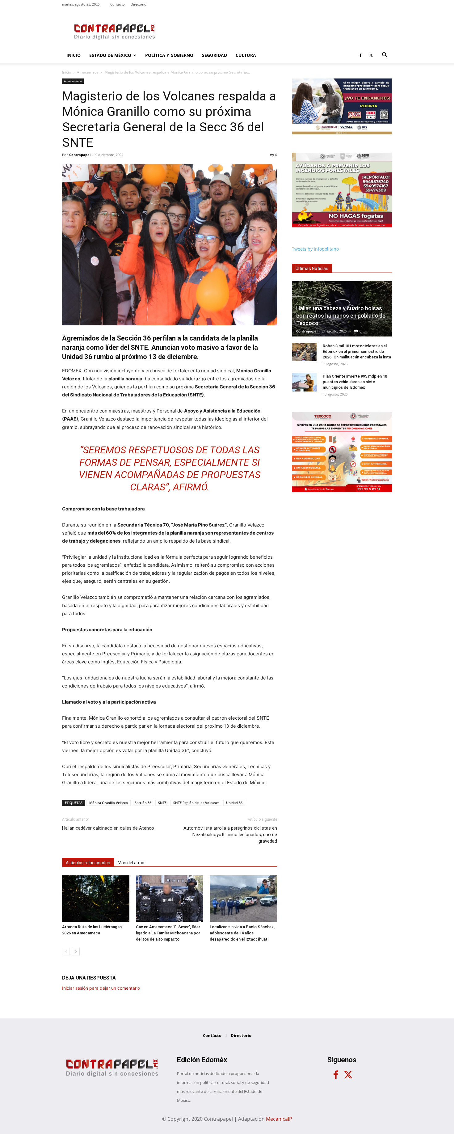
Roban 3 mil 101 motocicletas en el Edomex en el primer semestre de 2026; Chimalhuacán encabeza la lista (357, 351)
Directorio (138, 4)
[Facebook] (360, 55)
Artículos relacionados (88, 862)
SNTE (162, 802)
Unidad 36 (234, 802)
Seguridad (214, 55)
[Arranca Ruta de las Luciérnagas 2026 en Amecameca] (95, 898)
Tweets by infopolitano (315, 249)
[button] (384, 56)
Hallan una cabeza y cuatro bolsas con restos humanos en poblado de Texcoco (340, 315)
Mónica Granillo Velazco (108, 802)
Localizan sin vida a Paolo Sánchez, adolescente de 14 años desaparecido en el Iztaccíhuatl (242, 933)
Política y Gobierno (169, 55)
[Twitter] (371, 55)
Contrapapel (79, 154)
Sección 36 (143, 802)
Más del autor (131, 862)
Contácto (117, 4)
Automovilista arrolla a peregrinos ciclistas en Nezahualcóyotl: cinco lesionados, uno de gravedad (230, 834)
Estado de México (110, 55)
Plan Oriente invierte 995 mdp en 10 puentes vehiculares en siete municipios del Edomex (355, 382)
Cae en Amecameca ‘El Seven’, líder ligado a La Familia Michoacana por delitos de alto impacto (168, 933)
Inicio (73, 55)
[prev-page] (66, 951)
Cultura (246, 55)
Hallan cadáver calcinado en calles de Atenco (108, 828)
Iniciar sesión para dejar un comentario (101, 988)
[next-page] (76, 951)
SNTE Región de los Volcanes (196, 802)
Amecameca (88, 72)
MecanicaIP (279, 1118)
